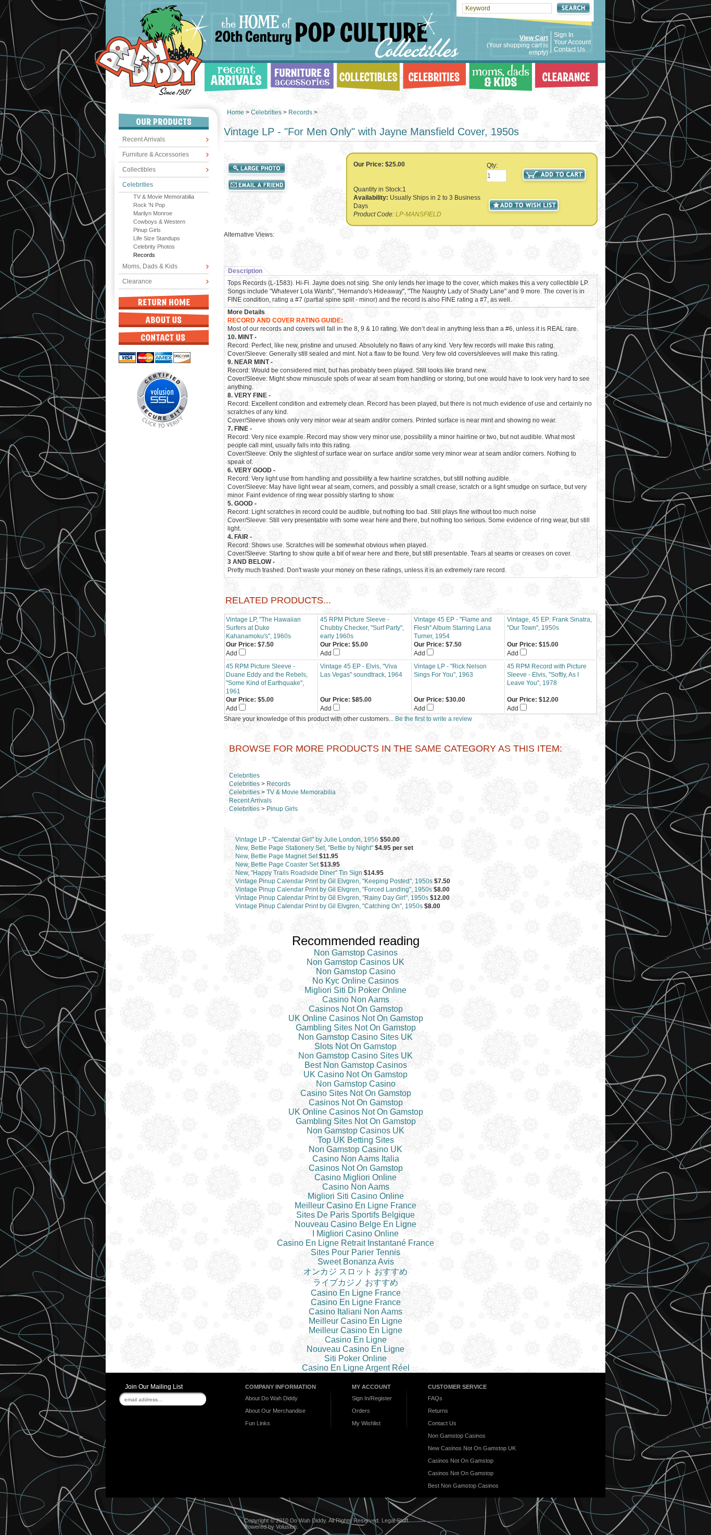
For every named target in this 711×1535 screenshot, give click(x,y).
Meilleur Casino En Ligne (355, 1321)
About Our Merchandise (275, 1411)
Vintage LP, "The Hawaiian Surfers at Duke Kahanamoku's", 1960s (263, 628)
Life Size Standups (156, 238)
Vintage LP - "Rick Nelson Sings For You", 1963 (450, 670)
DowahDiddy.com (151, 50)
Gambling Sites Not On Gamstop (356, 1027)
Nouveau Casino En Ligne (355, 1349)
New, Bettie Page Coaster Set (277, 864)
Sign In (564, 34)
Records (144, 255)
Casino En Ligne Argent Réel (356, 1367)
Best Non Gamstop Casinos (355, 1065)
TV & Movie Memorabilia (163, 197)
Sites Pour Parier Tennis (355, 1252)
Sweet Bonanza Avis (356, 1261)
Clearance (137, 281)
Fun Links (257, 1423)
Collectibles (139, 169)
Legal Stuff (395, 1520)
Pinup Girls (147, 230)
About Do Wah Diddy (271, 1398)
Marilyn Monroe (152, 213)
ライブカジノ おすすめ (355, 1282)
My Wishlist (366, 1423)
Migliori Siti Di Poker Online (355, 990)
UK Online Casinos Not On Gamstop (355, 1018)
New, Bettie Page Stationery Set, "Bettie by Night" (304, 848)
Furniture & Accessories (155, 154)
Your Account (572, 42)
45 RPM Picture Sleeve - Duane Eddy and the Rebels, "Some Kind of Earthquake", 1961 (267, 679)
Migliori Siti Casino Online (356, 1196)
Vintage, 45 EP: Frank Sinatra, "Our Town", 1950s (549, 623)
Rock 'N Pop (149, 205)
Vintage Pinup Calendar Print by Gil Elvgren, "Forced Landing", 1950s (333, 889)
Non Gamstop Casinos (356, 952)
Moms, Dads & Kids (149, 266)
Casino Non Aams (355, 999)
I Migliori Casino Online (355, 1233)
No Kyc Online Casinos (355, 980)
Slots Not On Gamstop (355, 1046)
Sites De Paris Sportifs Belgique (355, 1214)
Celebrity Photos (154, 246)
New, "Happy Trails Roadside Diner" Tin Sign (298, 872)
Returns (438, 1411)
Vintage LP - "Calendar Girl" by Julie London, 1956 (306, 839)
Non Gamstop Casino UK (355, 1149)
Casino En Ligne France (356, 1292)
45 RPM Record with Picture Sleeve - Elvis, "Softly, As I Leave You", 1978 (547, 675)
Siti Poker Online (355, 1358)
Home (235, 112)
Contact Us (569, 49)
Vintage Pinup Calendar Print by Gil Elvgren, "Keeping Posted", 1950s (334, 881)
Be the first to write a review (433, 719)
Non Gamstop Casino (356, 971)
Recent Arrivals (143, 139)
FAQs (435, 1398)
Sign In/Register (372, 1398)
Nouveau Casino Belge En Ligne (355, 1224)
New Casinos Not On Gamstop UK (472, 1448)
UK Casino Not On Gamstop (355, 1074)
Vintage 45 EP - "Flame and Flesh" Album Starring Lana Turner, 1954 (453, 628)
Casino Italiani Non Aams (355, 1311)
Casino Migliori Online (355, 1177)
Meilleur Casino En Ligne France (355, 1205)
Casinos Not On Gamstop (356, 1008)
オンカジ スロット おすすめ (355, 1271)
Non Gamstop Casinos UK (355, 962)
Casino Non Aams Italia (355, 1158)
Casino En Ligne (356, 1339)
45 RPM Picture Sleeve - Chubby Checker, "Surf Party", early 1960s (362, 628)
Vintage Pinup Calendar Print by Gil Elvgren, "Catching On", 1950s (329, 906)
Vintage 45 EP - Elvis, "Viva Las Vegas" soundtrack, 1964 (361, 670)
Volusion (286, 1527)
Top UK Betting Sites (356, 1140)
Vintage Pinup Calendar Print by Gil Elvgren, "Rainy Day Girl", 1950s (331, 897)
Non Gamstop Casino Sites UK (355, 1037)
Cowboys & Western (159, 221)
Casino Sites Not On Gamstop (355, 1093)
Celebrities (137, 184)
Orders (361, 1411)
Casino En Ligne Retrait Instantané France (355, 1243)
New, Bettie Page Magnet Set (276, 856)
